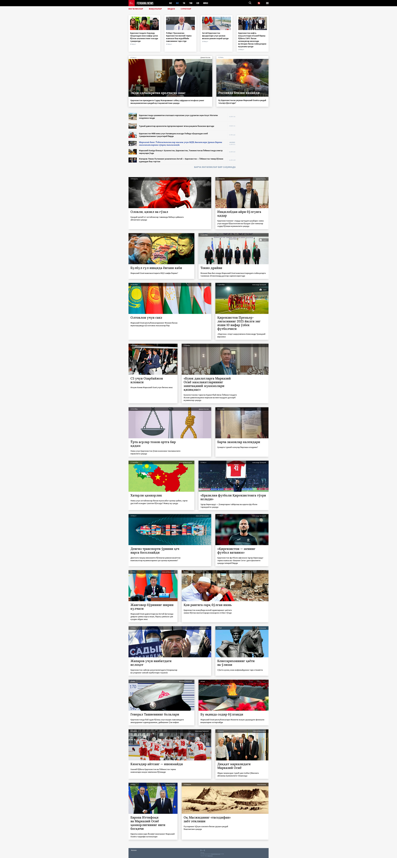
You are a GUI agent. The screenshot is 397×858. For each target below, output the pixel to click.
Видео (171, 9)
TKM (190, 3)
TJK (184, 3)
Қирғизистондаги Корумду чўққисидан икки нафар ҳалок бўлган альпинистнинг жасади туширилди (144, 37)
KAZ (170, 3)
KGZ (177, 3)
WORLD (205, 3)
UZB (197, 3)
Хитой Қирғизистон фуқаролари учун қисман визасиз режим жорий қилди (215, 36)
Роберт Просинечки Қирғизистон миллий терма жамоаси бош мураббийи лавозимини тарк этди (178, 37)
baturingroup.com (215, 853)
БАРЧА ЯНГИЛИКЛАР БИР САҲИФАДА (215, 167)
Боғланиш (134, 850)
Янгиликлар (136, 9)
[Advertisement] (254, 144)
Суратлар (186, 9)
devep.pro (210, 855)
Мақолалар (155, 9)
